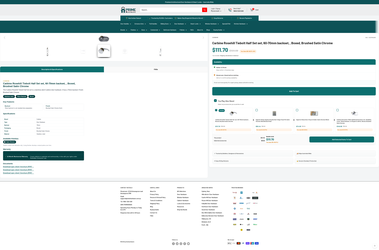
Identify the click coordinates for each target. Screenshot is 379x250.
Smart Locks (194, 24)
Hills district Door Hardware (210, 194)
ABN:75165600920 (126, 204)
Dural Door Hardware (208, 210)
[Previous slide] (5, 38)
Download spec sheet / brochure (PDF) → (18, 167)
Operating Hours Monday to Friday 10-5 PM (131, 209)
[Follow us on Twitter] (177, 243)
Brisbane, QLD (206, 222)
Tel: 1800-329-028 (126, 201)
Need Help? (237, 8)
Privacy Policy (154, 194)
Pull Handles (153, 24)
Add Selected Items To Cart (341, 139)
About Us (200, 30)
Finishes (133, 30)
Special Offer (226, 24)
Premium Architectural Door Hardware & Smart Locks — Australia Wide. (189, 2)
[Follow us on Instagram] (181, 243)
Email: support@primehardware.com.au (130, 197)
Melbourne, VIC (206, 219)
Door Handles (124, 24)
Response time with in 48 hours (130, 213)
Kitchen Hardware (239, 24)
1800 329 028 (238, 11)
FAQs (156, 69)
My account (215, 11)
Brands (122, 30)
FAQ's (192, 30)
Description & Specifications (52, 69)
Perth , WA (205, 225)
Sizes (143, 30)
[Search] (204, 10)
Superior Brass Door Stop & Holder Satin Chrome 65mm (312, 119)
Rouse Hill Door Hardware (210, 200)
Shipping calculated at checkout (229, 55)
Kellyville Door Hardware (209, 203)
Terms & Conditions (156, 200)
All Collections (181, 191)
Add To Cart (294, 91)
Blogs (208, 30)
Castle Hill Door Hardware (210, 197)
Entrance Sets (139, 24)
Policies (182, 30)
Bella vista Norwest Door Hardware (213, 216)
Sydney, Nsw (206, 191)
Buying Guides (217, 30)
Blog (151, 206)
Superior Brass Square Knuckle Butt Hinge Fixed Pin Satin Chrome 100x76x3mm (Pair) (273, 120)
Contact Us (153, 213)
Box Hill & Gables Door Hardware (212, 213)
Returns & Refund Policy (158, 197)
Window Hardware (211, 24)
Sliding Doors (164, 24)
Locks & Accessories (183, 203)
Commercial (154, 30)
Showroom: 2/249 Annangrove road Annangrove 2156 (131, 192)
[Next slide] (203, 38)
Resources (180, 206)
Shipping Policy (154, 203)
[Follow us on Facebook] (173, 243)
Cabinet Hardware (183, 200)
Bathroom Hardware (169, 30)
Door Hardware (179, 24)
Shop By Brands (182, 210)
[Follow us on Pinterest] (184, 243)
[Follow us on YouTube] (188, 243)
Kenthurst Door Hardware (210, 206)
